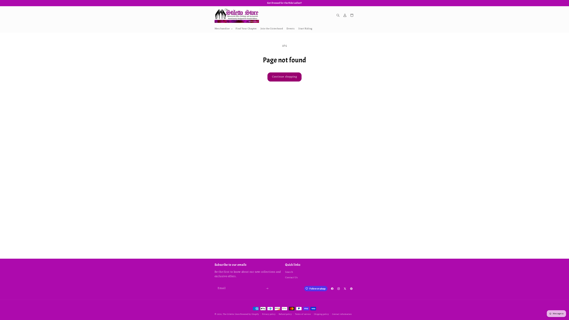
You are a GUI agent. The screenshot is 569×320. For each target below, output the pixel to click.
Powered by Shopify (249, 314)
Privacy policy (268, 314)
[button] (223, 28)
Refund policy (285, 314)
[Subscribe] (267, 288)
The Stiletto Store (231, 314)
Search (289, 272)
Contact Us (291, 277)
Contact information (342, 314)
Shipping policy (321, 314)
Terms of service (303, 314)
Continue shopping (284, 77)
